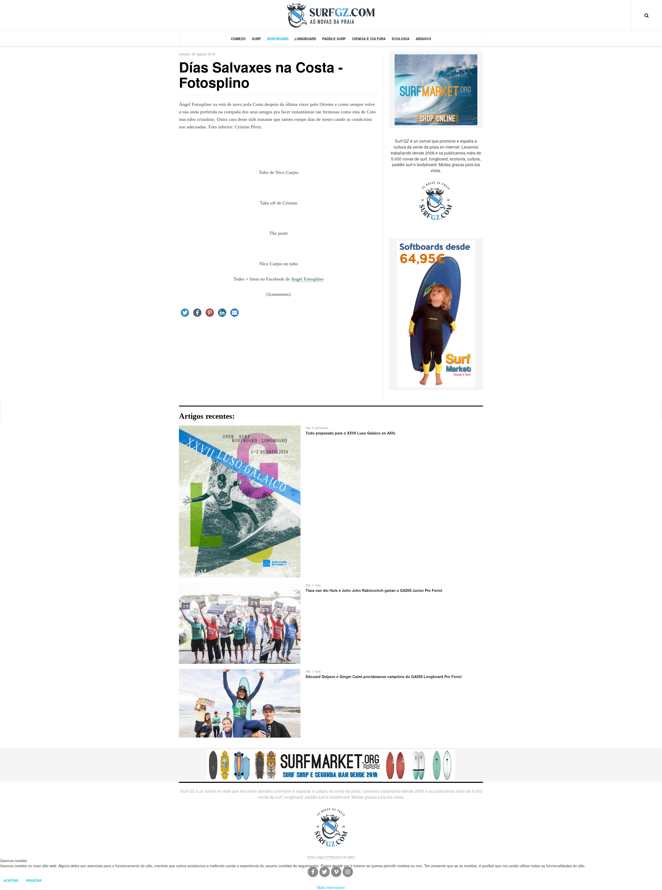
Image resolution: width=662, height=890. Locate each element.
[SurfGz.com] (331, 15)
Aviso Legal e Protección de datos (331, 857)
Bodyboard (277, 38)
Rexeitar (34, 880)
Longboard (305, 38)
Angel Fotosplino (307, 279)
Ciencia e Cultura (369, 38)
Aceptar (10, 880)
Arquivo (423, 38)
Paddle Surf (334, 38)
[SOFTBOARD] (436, 313)
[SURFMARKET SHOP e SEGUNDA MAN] (331, 764)
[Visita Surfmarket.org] (436, 89)
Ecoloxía (400, 38)
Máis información (331, 887)
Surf (256, 38)
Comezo (238, 38)
